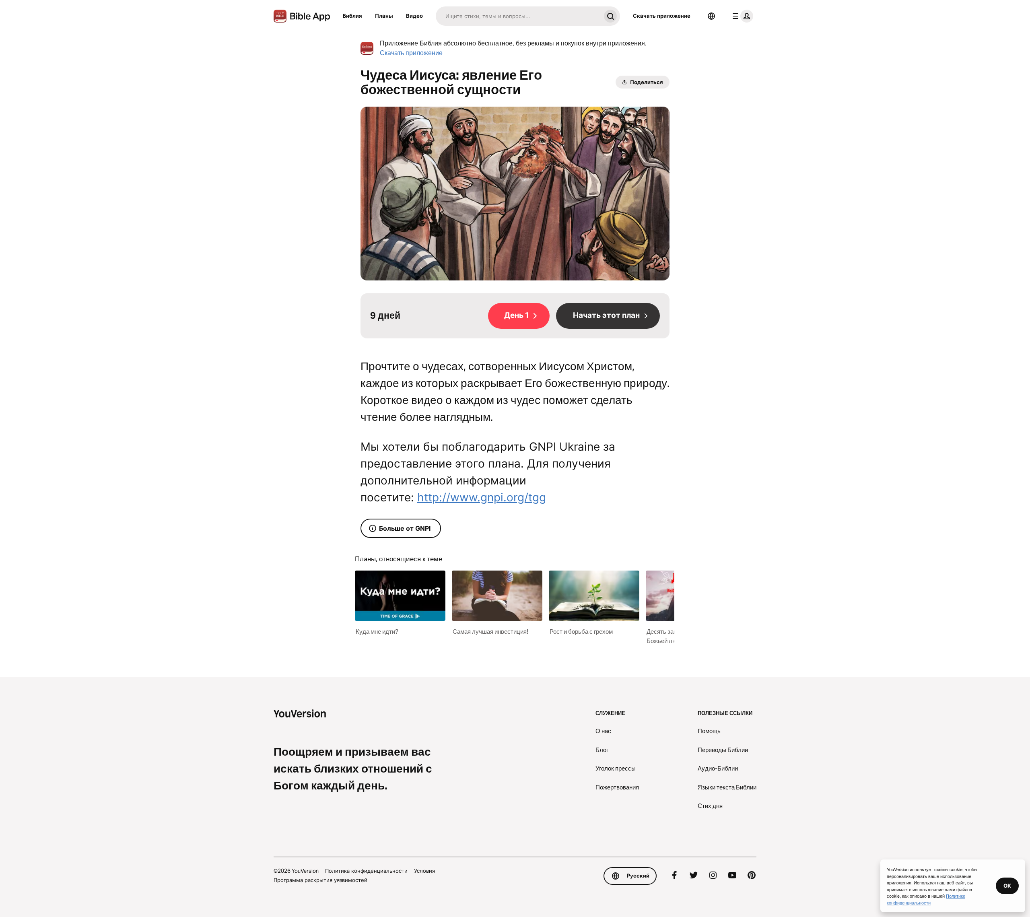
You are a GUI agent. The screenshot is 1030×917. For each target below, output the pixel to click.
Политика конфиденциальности (366, 871)
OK (1007, 885)
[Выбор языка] (711, 16)
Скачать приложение (661, 15)
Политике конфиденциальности (926, 899)
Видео (414, 15)
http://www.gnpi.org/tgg (481, 497)
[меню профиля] (741, 16)
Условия (424, 871)
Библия (352, 15)
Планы (384, 15)
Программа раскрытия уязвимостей (320, 880)
